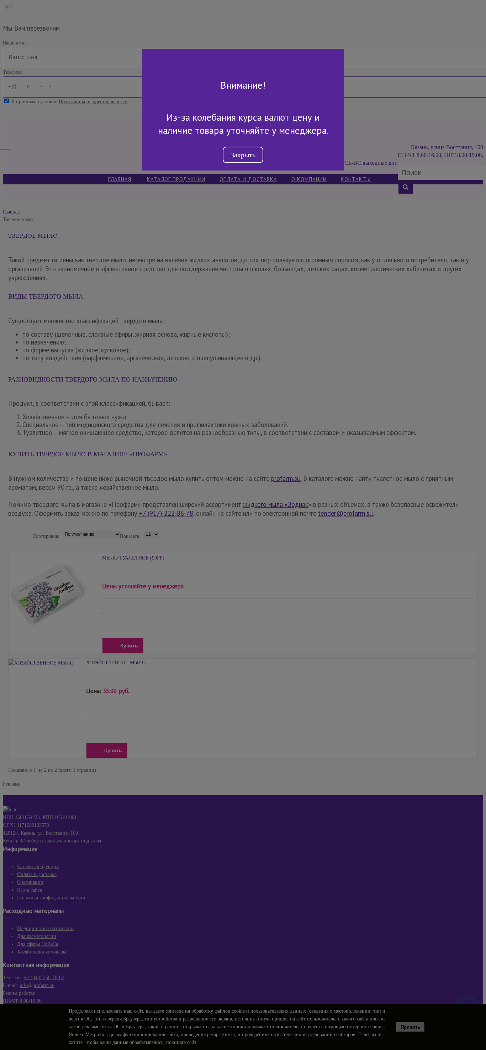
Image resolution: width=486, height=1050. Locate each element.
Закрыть (243, 155)
